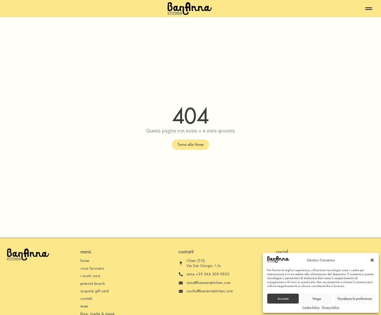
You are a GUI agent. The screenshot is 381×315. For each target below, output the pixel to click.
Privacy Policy (330, 307)
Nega (317, 298)
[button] (372, 260)
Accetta (283, 298)
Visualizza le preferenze (354, 298)
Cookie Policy (311, 307)
